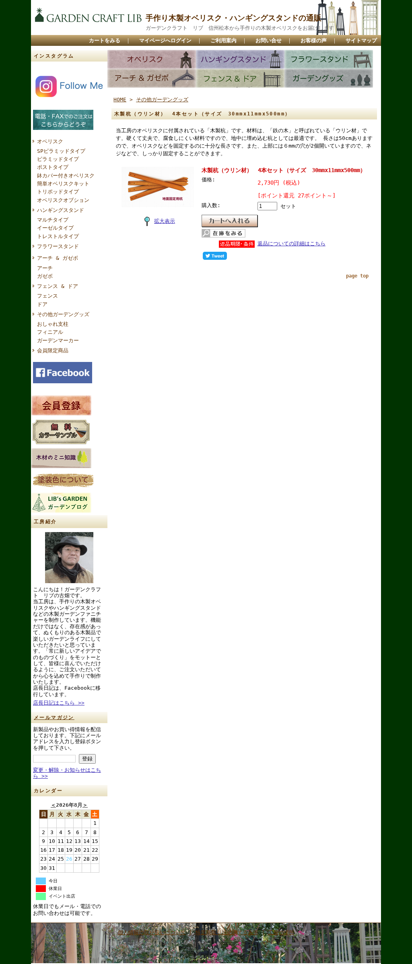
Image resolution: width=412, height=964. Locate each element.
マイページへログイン (165, 40)
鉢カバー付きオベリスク (66, 176)
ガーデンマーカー (58, 340)
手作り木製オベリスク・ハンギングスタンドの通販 (233, 18)
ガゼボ (45, 276)
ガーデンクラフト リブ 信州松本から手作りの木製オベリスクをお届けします (240, 28)
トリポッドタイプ (58, 192)
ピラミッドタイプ (58, 159)
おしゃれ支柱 (52, 324)
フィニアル (50, 332)
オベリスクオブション (63, 200)
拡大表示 (164, 221)
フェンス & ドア (57, 286)
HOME (119, 100)
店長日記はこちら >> (58, 703)
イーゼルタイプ (55, 228)
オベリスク (50, 141)
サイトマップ (361, 40)
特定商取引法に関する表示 (227, 932)
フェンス (47, 296)
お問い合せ (268, 40)
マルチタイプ (52, 220)
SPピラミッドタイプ (61, 151)
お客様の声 (314, 40)
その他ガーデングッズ (63, 314)
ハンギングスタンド (60, 210)
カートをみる (104, 40)
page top (357, 276)
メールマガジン (54, 717)
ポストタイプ (52, 167)
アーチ (45, 268)
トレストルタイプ (58, 236)
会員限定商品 (52, 350)
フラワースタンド (58, 246)
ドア (42, 304)
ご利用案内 (223, 40)
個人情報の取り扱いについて (152, 932)
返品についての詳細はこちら (291, 243)
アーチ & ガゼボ (57, 258)
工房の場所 (281, 932)
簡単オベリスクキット (63, 184)
